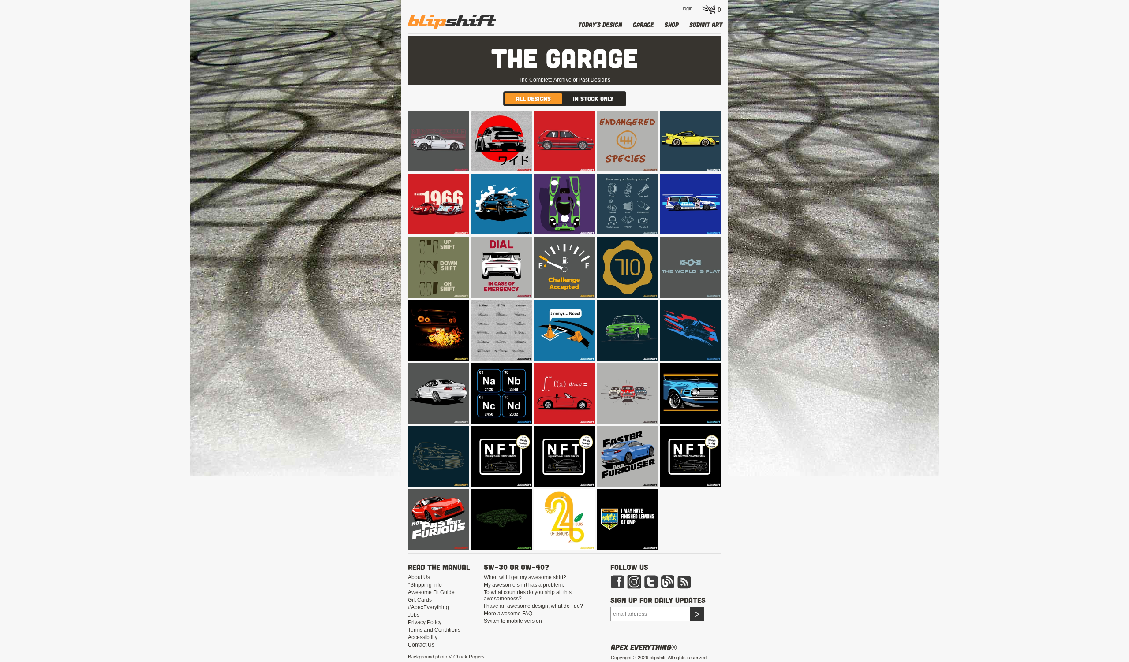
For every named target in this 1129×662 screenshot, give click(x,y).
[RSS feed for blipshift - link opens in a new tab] (684, 581)
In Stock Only (593, 98)
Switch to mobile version (513, 621)
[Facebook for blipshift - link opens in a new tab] (617, 581)
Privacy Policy (424, 622)
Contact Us (421, 645)
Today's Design (600, 24)
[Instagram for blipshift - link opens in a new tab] (634, 581)
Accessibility (422, 637)
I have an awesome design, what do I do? (533, 606)
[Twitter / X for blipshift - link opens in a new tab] (651, 581)
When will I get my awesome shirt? (525, 577)
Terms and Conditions (434, 630)
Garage (643, 24)
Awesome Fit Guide (431, 592)
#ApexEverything (428, 607)
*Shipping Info (425, 585)
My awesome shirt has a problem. (524, 585)
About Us (419, 577)
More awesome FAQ (508, 613)
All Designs (533, 98)
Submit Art (705, 24)
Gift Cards (420, 600)
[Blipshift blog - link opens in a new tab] (668, 581)
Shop (672, 24)
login (687, 8)
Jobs (413, 615)
